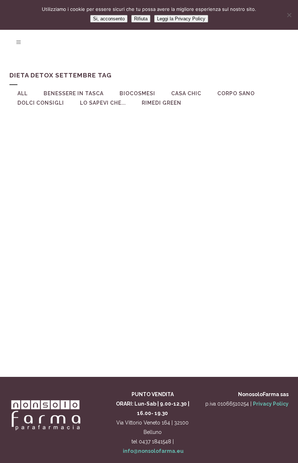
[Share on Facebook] (73, 348)
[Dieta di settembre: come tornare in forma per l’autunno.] (75, 160)
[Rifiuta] (289, 15)
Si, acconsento (109, 18)
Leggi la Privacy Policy (181, 18)
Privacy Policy (271, 404)
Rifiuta (141, 18)
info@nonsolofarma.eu (153, 451)
